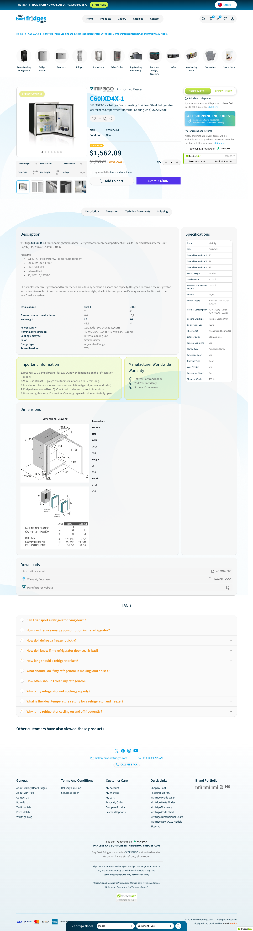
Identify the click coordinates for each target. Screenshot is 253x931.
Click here (213, 107)
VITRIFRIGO (132, 852)
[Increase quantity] (177, 162)
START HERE (99, 5)
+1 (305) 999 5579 (153, 758)
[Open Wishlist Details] (225, 18)
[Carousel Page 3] (48, 152)
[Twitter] (117, 751)
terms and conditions (121, 172)
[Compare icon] (218, 18)
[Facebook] (123, 751)
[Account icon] (232, 18)
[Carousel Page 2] (45, 152)
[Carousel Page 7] (61, 152)
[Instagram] (129, 751)
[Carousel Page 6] (58, 152)
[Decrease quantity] (165, 162)
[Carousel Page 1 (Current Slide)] (42, 152)
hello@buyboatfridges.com (111, 758)
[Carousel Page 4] (51, 152)
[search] (178, 926)
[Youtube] (135, 751)
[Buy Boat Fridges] (31, 19)
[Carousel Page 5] (55, 152)
